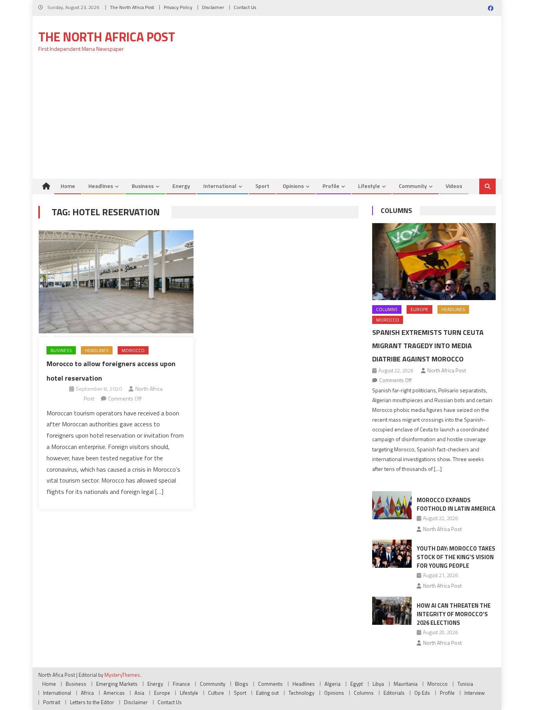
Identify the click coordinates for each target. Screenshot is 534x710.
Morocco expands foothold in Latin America (456, 504)
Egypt (356, 684)
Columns (396, 210)
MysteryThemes (122, 675)
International (220, 186)
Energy (181, 186)
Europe (419, 309)
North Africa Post (446, 370)
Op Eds (422, 693)
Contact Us (245, 7)
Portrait (51, 702)
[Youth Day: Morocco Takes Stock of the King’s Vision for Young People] (392, 554)
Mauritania (406, 684)
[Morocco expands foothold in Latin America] (392, 505)
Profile (331, 186)
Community (413, 186)
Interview (474, 693)
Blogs (241, 684)
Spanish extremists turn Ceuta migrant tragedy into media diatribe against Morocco (428, 345)
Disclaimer (213, 7)
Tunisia (465, 684)
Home (68, 186)
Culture (216, 693)
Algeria (332, 684)
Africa (87, 693)
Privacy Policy (178, 7)
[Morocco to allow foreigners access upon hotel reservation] (116, 281)
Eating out (267, 693)
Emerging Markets (117, 684)
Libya (378, 684)
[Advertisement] (267, 120)
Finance (181, 684)
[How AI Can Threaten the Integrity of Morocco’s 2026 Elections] (392, 611)
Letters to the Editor (92, 702)
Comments (270, 684)
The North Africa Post (132, 7)
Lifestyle (369, 186)
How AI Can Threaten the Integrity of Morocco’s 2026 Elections (454, 614)
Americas (114, 693)
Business (143, 186)
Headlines (100, 186)
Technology (301, 693)
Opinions (293, 186)
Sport (262, 186)
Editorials (394, 693)
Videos (454, 186)
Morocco (133, 350)
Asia (139, 693)
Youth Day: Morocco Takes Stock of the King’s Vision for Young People (456, 557)
